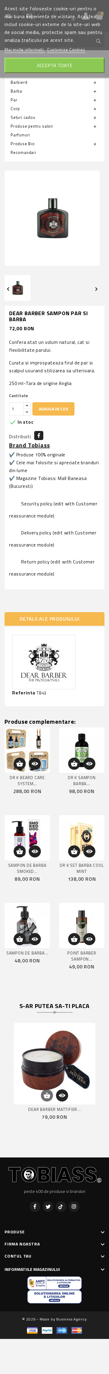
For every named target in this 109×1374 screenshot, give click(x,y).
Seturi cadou (23, 117)
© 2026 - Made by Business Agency (54, 1319)
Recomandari (23, 152)
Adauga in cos (53, 409)
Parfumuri (20, 135)
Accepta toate (54, 65)
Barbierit (19, 82)
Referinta (23, 692)
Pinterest (61, 1206)
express (62, 1330)
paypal (47, 1330)
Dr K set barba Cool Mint (82, 868)
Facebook (35, 1206)
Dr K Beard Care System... (27, 781)
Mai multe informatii (25, 50)
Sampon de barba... (27, 953)
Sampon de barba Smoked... (27, 868)
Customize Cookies (66, 50)
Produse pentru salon (32, 126)
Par (14, 100)
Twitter (48, 1206)
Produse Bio (23, 144)
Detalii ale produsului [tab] (50, 618)
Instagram (74, 1206)
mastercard (76, 1330)
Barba (16, 91)
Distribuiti (38, 435)
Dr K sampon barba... (82, 781)
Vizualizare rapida (35, 764)
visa (32, 1330)
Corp (15, 109)
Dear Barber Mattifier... (54, 1109)
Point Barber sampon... (81, 956)
